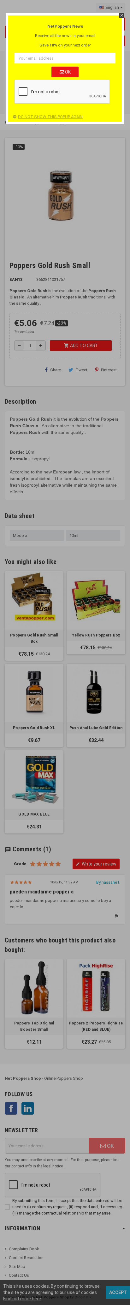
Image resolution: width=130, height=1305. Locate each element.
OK (67, 71)
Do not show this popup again (50, 116)
